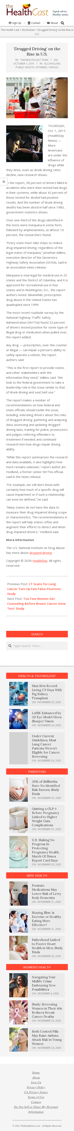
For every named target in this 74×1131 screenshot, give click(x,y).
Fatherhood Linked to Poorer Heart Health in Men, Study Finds (47, 946)
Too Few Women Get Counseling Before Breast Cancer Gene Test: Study (36, 603)
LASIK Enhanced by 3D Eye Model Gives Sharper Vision (46, 717)
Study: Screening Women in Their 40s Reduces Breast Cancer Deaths (47, 1010)
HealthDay (39, 561)
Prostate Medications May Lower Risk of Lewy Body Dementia (46, 892)
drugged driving (40, 553)
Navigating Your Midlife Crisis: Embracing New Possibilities (44, 983)
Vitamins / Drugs (47, 67)
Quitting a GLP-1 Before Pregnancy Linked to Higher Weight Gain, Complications (45, 817)
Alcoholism (52, 63)
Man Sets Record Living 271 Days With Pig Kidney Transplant (47, 692)
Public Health (25, 67)
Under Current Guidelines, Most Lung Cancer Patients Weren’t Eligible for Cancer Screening (46, 746)
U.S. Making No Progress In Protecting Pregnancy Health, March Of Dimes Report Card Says (45, 850)
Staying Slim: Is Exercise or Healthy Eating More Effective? (46, 919)
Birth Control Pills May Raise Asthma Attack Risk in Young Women (47, 1038)
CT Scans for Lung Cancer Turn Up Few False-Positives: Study (34, 589)
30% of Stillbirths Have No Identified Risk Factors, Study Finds (46, 788)
